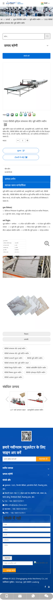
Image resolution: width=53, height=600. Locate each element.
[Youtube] (49, 587)
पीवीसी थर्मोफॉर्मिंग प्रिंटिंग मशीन (36, 367)
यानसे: (7, 172)
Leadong (35, 582)
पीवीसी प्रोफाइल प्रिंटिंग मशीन (35, 372)
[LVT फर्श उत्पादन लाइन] (18, 399)
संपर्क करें (26, 56)
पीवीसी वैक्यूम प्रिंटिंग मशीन (13, 367)
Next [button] (46, 399)
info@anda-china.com (18, 505)
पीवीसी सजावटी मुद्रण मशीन (13, 358)
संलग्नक (7, 558)
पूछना (19, 150)
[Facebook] (45, 587)
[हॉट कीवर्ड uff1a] (47, 36)
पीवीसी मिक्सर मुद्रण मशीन (12, 372)
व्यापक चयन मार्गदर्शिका (15, 185)
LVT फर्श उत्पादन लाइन (18, 410)
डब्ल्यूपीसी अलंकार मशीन (35, 410)
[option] (18, 401)
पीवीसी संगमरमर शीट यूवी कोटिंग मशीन (16, 353)
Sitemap (19, 582)
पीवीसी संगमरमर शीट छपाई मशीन (14, 348)
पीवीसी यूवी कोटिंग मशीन (34, 358)
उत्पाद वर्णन (10, 179)
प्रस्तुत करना (11, 570)
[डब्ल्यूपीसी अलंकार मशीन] (35, 399)
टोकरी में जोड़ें (19, 157)
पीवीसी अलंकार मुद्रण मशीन (13, 377)
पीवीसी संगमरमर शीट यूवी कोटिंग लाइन (16, 363)
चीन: (6, 168)
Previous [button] (7, 399)
